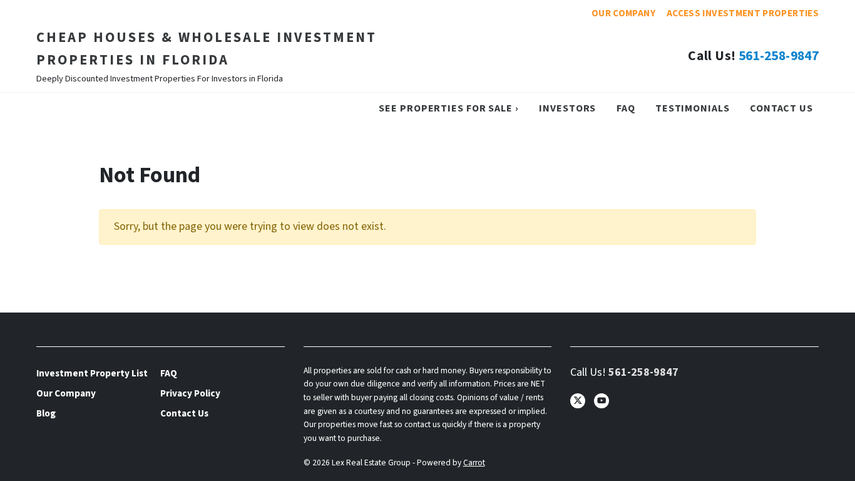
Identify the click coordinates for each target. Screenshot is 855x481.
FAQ (626, 108)
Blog (46, 413)
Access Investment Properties (743, 13)
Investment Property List (92, 373)
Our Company (623, 13)
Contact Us (781, 108)
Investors (567, 108)
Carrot (474, 462)
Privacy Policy (190, 393)
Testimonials (692, 108)
